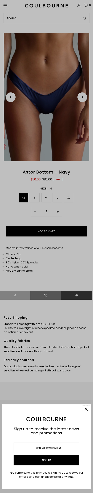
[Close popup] (86, 409)
